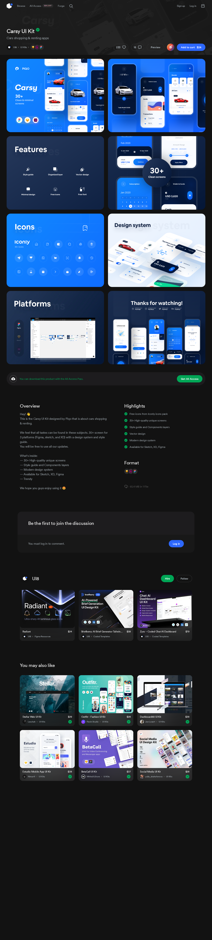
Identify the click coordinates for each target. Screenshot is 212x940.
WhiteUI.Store (93, 776)
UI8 (15, 47)
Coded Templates (101, 636)
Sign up (181, 5)
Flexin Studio (93, 722)
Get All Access (189, 378)
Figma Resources (43, 636)
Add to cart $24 (191, 47)
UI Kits (23, 47)
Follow (184, 578)
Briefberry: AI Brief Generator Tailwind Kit (102, 631)
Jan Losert (150, 722)
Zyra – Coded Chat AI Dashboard (158, 631)
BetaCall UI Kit (89, 771)
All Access (41, 5)
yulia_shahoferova (153, 776)
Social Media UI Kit (150, 771)
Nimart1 (31, 776)
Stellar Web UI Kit (32, 716)
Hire (167, 578)
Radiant (27, 631)
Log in (193, 5)
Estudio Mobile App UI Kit (37, 771)
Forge (61, 5)
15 (135, 47)
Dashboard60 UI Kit (150, 716)
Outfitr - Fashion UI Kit (93, 716)
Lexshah (31, 722)
